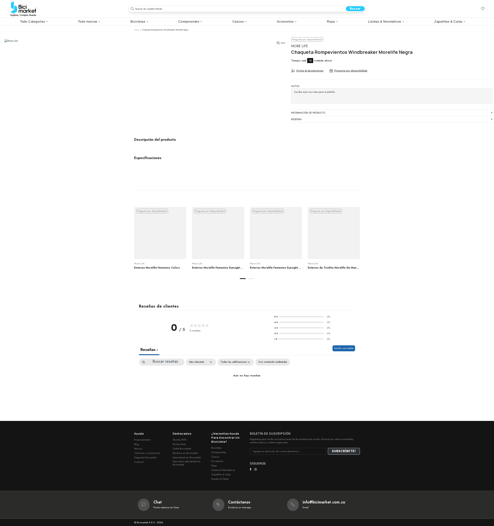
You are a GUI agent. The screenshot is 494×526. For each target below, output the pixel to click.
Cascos (215, 456)
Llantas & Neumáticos (223, 470)
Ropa (214, 465)
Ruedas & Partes (220, 478)
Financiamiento (142, 439)
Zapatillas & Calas (221, 474)
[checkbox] (272, 362)
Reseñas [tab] (149, 349)
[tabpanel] (160, 242)
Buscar (355, 8)
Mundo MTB (179, 439)
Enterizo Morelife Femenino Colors (157, 268)
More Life (299, 46)
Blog (136, 444)
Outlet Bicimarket (182, 448)
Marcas (138, 448)
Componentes (218, 452)
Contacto (139, 462)
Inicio (136, 29)
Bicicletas (216, 447)
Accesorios (217, 461)
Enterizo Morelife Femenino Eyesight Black (276, 268)
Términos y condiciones (147, 453)
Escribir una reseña (344, 348)
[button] (302, 316)
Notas (295, 86)
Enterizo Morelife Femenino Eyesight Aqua (218, 268)
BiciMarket (23, 8)
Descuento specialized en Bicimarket (186, 463)
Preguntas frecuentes (145, 457)
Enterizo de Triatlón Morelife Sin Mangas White (334, 268)
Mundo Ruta (179, 444)
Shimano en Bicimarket (185, 453)
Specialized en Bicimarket (187, 457)
